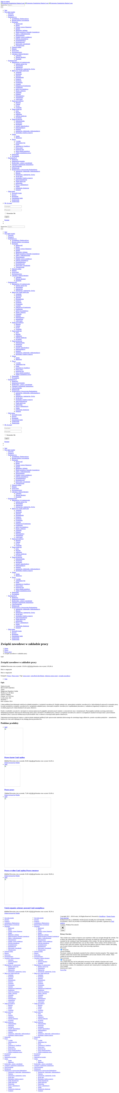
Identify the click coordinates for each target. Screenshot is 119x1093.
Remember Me (10, 213)
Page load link (64, 918)
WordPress (102, 916)
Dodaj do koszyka (9, 762)
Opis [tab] (5, 679)
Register (6, 220)
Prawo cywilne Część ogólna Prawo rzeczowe (21, 871)
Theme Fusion (110, 916)
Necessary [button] (63, 948)
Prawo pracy (15, 676)
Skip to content (5, 1)
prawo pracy (26, 676)
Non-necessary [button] (64, 958)
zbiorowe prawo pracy (51, 676)
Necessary (65, 949)
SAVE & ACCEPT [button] (66, 968)
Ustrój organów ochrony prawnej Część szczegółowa (24, 908)
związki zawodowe (64, 676)
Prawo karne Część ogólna (14, 757)
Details (18, 762)
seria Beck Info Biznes (37, 676)
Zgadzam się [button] (107, 921)
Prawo (9, 676)
